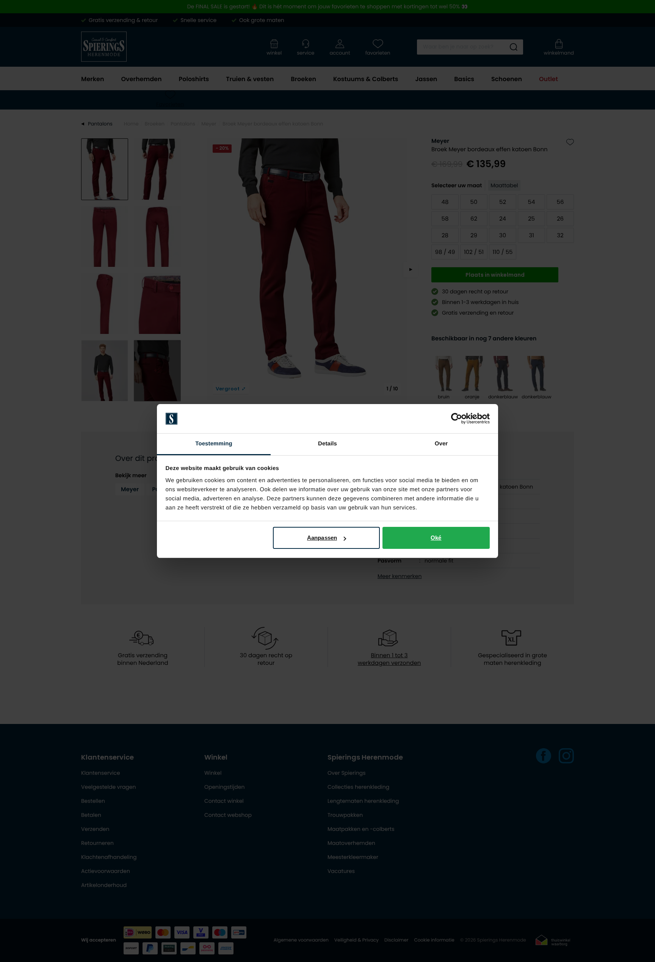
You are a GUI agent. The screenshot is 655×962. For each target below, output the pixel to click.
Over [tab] (441, 443)
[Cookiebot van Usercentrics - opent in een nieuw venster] (456, 419)
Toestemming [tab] (213, 443)
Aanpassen (322, 537)
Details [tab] (327, 443)
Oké (436, 537)
